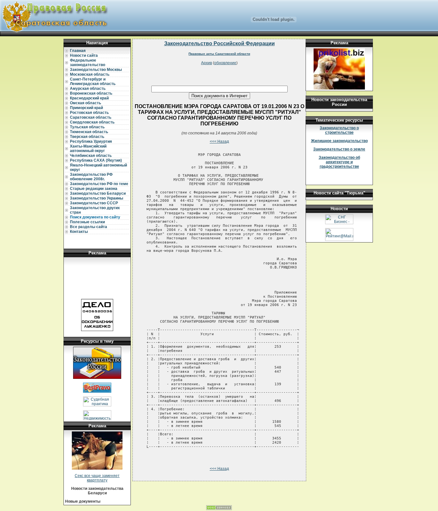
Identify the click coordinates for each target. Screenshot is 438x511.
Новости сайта (84, 55)
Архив (206, 63)
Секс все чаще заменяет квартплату (97, 477)
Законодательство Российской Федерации (219, 43)
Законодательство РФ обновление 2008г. (91, 176)
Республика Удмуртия (91, 141)
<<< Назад (219, 141)
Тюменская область (89, 132)
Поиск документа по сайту (95, 217)
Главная (78, 50)
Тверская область (87, 136)
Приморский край (86, 108)
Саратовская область (90, 117)
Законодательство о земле (339, 149)
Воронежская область (91, 93)
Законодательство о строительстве (339, 130)
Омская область (85, 103)
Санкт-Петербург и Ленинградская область (92, 81)
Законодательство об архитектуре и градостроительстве (339, 162)
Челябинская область (91, 155)
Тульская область (87, 127)
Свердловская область (92, 122)
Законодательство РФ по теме (99, 184)
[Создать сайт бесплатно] (219, 509)
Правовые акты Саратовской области (219, 53)
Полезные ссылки (87, 222)
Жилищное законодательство (339, 141)
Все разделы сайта (88, 227)
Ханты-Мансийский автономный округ (88, 148)
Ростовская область (89, 112)
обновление (225, 63)
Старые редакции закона (93, 188)
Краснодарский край (89, 98)
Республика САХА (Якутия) (96, 160)
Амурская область (87, 88)
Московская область (89, 74)
